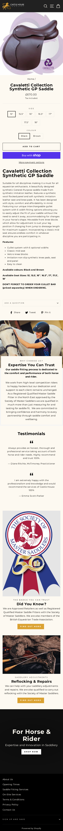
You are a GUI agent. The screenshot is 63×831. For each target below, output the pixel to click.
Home (30, 79)
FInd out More (30, 700)
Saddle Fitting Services (15, 789)
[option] (31, 741)
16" (30, 114)
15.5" (21, 114)
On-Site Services (12, 794)
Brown (37, 136)
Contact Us (9, 810)
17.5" (26, 122)
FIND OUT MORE (30, 626)
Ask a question (14, 303)
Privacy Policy (11, 804)
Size (31, 109)
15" (11, 114)
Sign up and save (14, 819)
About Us (8, 779)
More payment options (31, 162)
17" (50, 114)
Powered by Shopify (31, 828)
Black (24, 136)
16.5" (40, 114)
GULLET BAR (48, 284)
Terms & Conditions (13, 799)
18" (36, 122)
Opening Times (11, 784)
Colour (31, 130)
